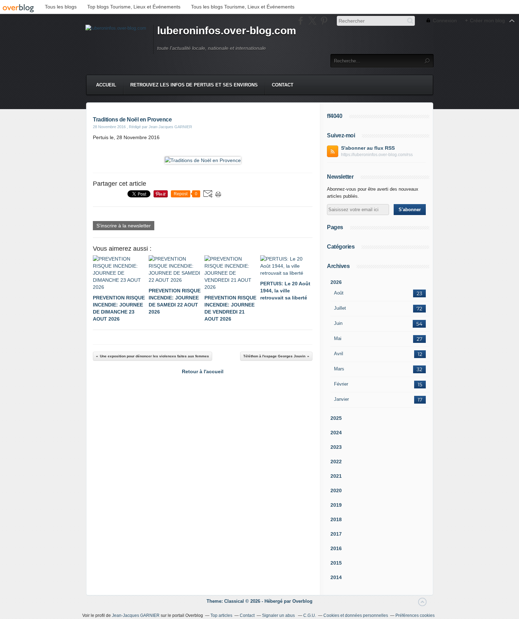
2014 (336, 577)
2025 (336, 418)
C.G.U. (309, 615)
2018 (336, 519)
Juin (338, 323)
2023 (336, 447)
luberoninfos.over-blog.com (226, 30)
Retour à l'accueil (202, 371)
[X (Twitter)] (312, 21)
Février (341, 384)
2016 (336, 548)
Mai (337, 338)
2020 (336, 490)
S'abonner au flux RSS (368, 148)
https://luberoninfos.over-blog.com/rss (377, 154)
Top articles (221, 615)
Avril (338, 353)
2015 (336, 563)
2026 (336, 282)
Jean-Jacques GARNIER (136, 615)
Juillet (340, 308)
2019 (336, 505)
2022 (336, 461)
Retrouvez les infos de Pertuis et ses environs (194, 85)
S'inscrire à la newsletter (123, 225)
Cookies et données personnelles (355, 615)
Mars (339, 368)
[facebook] (300, 21)
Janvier (341, 399)
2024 (336, 432)
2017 (336, 534)
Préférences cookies (415, 615)
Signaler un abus (279, 615)
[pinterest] (324, 21)
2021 (336, 476)
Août (339, 293)
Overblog (302, 601)
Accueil (106, 85)
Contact (282, 85)
